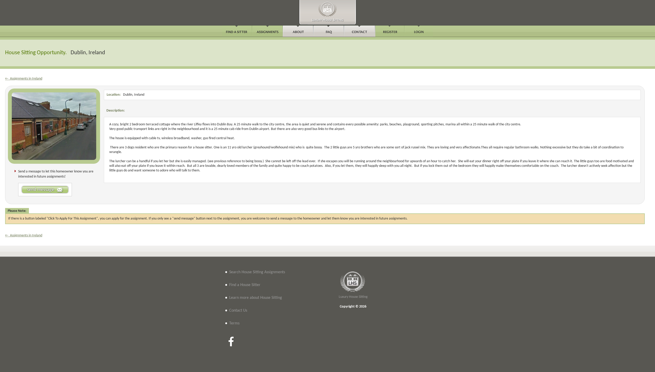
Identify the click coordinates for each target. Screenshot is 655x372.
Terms (234, 323)
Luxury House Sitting (353, 297)
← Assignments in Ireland (23, 79)
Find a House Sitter (244, 285)
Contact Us (238, 311)
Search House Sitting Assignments (257, 272)
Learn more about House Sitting (255, 298)
